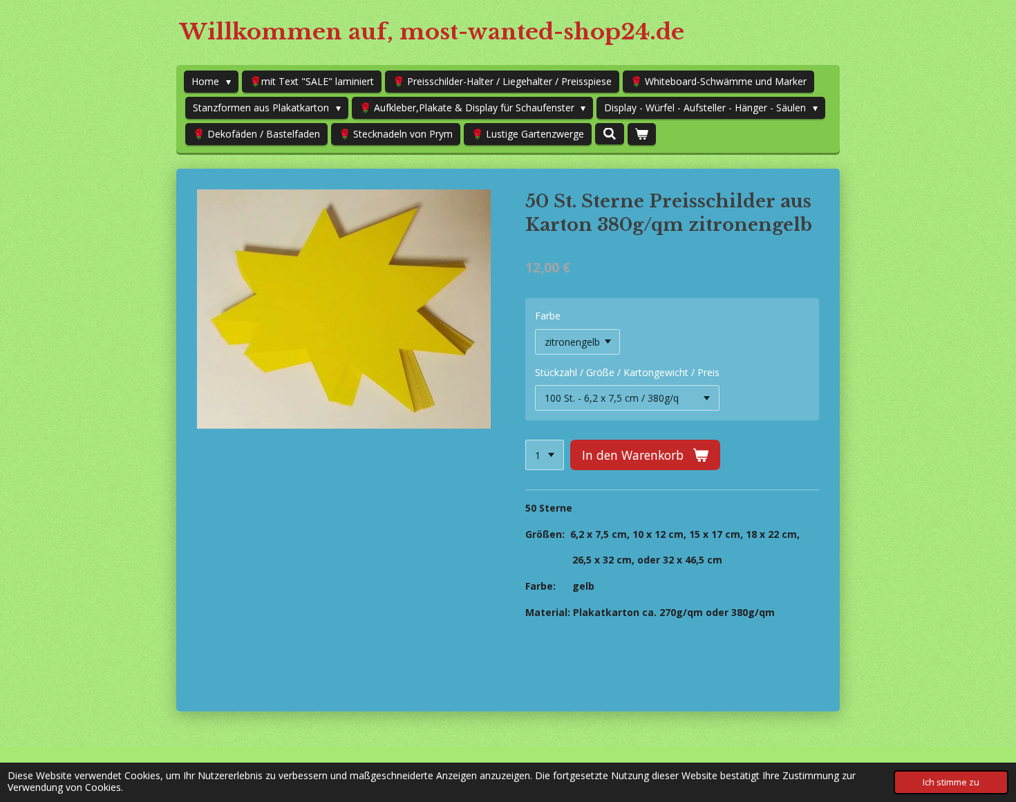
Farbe (548, 315)
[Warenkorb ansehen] (642, 134)
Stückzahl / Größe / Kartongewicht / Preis (627, 372)
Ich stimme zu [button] (951, 782)
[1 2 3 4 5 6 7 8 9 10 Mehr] (544, 455)
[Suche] (609, 133)
